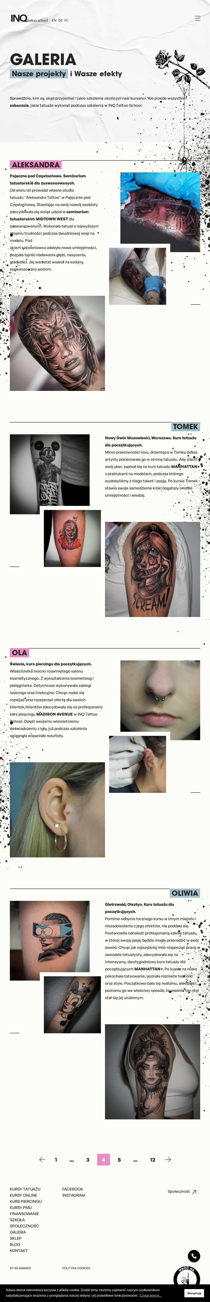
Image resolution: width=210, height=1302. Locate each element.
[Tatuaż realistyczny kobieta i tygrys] (57, 343)
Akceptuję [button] (194, 1293)
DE (60, 20)
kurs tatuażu (173, 466)
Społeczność (179, 1192)
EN (54, 20)
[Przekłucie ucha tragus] (57, 810)
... (72, 1159)
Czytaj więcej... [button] (151, 1295)
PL (66, 20)
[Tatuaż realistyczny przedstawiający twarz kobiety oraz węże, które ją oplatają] (152, 1072)
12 (152, 1159)
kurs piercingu (41, 714)
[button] (180, 1293)
